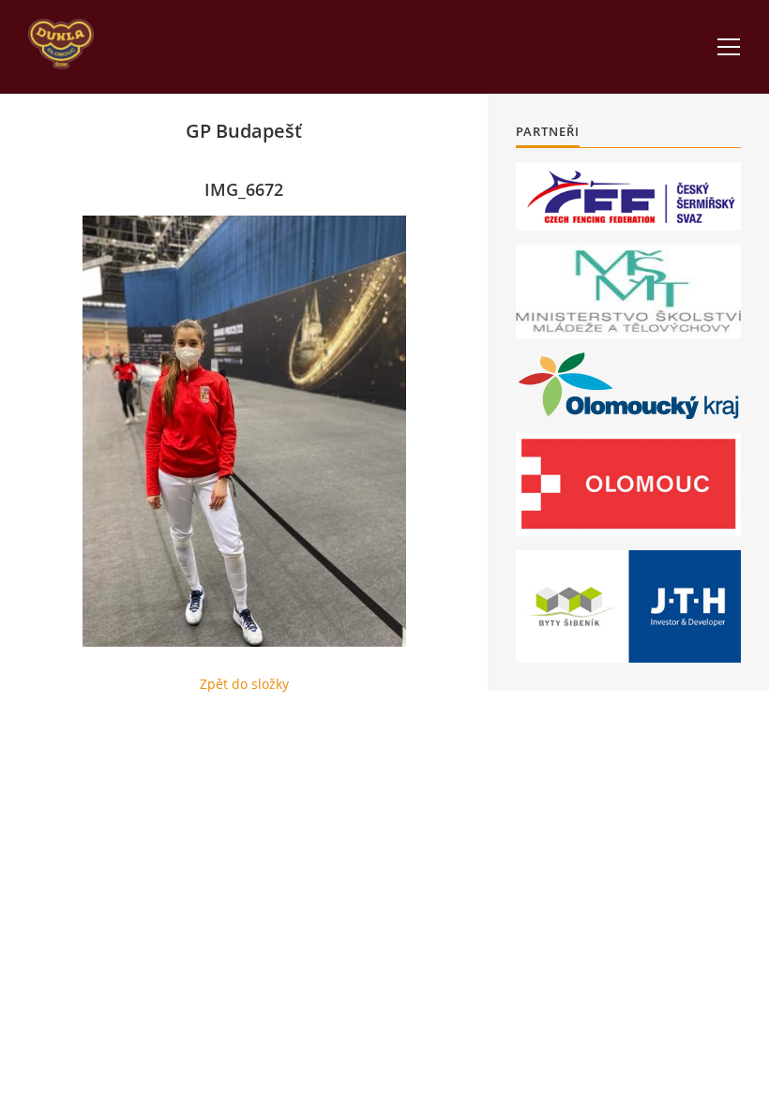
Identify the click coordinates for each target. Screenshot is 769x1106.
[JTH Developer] (628, 606)
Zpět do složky (244, 684)
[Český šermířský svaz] (628, 196)
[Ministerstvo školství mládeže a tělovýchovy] (628, 291)
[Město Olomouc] (628, 484)
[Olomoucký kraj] (629, 385)
